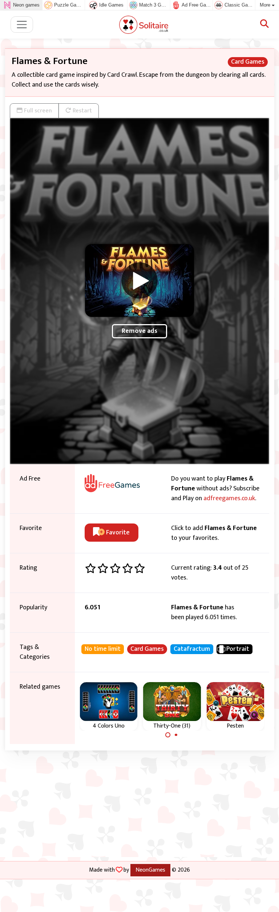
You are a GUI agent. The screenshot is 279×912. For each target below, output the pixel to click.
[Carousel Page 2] (176, 734)
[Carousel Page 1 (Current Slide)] (167, 734)
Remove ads (139, 331)
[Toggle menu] (22, 24)
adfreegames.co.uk (229, 498)
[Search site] (264, 24)
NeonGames (150, 870)
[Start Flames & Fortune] (139, 280)
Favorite (117, 532)
